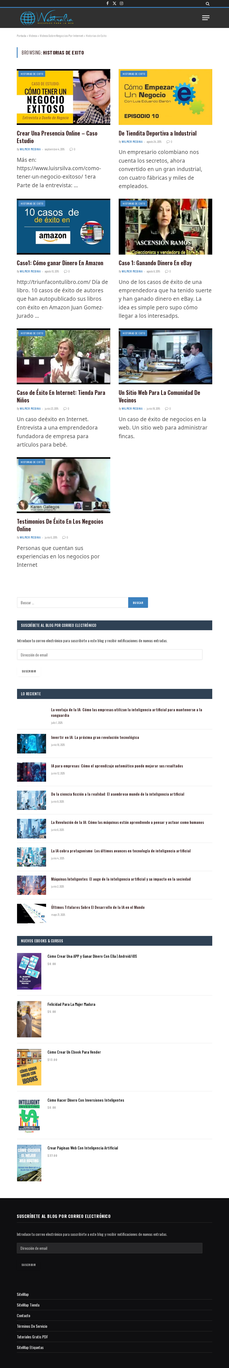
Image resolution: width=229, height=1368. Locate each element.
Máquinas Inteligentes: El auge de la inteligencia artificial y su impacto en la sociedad (121, 879)
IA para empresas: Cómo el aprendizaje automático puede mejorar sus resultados (117, 766)
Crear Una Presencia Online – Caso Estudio (57, 136)
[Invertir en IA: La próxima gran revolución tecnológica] (31, 743)
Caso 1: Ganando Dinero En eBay (155, 263)
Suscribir (29, 671)
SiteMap (23, 1294)
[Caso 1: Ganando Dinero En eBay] (165, 226)
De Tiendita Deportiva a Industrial (158, 133)
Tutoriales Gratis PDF (32, 1336)
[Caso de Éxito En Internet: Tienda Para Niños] (63, 356)
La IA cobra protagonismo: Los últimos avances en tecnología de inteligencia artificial (121, 850)
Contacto (23, 1315)
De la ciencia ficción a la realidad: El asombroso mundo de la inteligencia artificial (117, 794)
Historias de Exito (32, 73)
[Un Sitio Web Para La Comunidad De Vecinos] (165, 356)
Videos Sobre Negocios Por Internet (61, 35)
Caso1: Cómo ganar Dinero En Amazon (60, 263)
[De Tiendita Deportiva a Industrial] (165, 97)
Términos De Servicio (32, 1326)
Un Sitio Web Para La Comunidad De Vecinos (159, 396)
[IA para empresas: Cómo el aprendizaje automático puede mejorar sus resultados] (31, 772)
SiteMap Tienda (28, 1305)
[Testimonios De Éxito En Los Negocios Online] (63, 485)
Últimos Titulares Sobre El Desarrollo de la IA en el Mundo (98, 907)
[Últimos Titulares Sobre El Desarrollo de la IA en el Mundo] (31, 913)
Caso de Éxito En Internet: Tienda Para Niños (61, 396)
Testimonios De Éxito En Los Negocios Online (60, 525)
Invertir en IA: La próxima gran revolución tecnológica (95, 737)
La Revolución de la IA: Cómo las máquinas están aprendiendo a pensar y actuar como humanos (127, 822)
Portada (21, 35)
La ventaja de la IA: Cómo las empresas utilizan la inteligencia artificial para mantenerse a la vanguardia (126, 712)
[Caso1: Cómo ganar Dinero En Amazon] (63, 226)
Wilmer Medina (30, 149)
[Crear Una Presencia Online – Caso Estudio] (63, 97)
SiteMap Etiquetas (30, 1347)
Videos (33, 35)
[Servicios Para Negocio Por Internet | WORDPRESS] (46, 17)
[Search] (207, 3)
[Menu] (205, 17)
